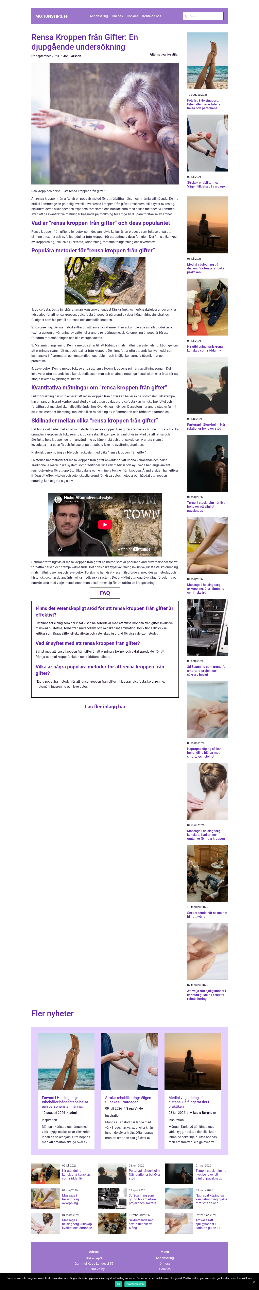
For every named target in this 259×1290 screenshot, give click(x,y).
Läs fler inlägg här (105, 707)
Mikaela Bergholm (203, 1113)
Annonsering (99, 16)
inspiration (49, 1120)
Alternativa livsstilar (164, 54)
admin (74, 1113)
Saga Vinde (134, 1108)
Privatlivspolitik (135, 1284)
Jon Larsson (72, 56)
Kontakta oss (151, 16)
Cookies (132, 16)
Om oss (117, 16)
